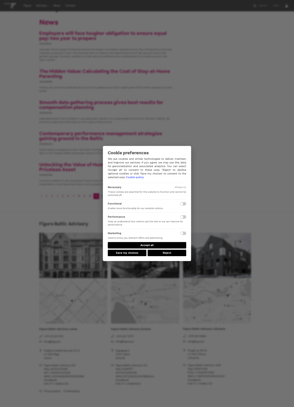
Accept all (147, 245)
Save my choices (127, 252)
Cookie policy (135, 177)
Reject (167, 252)
